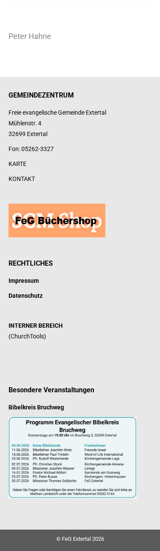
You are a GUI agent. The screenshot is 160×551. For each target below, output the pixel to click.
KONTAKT (22, 178)
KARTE (17, 163)
